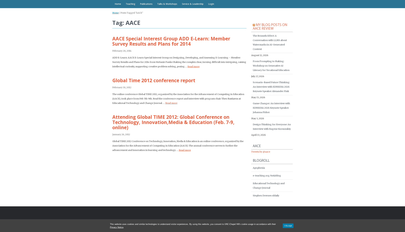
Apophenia (259, 167)
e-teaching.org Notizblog (267, 175)
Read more (193, 66)
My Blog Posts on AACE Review (270, 26)
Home (118, 3)
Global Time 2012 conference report (153, 80)
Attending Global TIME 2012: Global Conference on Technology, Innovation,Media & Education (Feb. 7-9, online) (173, 122)
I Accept (288, 226)
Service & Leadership (192, 3)
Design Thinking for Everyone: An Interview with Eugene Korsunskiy (272, 126)
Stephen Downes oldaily (266, 195)
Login (211, 3)
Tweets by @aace (260, 151)
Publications (146, 3)
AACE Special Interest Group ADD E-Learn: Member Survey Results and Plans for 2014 (171, 41)
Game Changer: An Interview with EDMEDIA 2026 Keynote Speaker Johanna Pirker (271, 108)
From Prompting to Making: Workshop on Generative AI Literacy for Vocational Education (271, 66)
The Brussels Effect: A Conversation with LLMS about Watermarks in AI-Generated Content (270, 42)
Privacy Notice (116, 227)
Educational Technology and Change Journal (269, 185)
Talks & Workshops (167, 3)
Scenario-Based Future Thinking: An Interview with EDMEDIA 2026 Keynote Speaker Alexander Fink (271, 87)
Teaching (130, 3)
